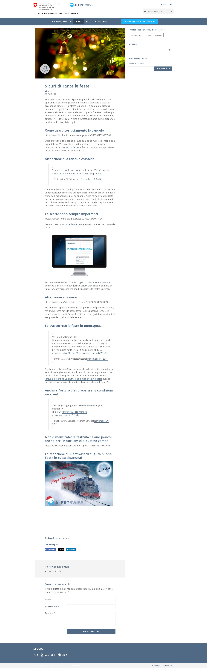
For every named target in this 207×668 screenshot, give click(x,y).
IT (168, 4)
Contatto (102, 22)
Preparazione (62, 22)
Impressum (167, 665)
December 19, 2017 (91, 179)
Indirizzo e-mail (52, 607)
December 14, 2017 (97, 358)
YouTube (50, 654)
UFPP (49, 91)
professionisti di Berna (67, 147)
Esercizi (158, 35)
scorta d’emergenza (73, 224)
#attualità (70, 173)
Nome (48, 599)
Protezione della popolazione (143, 30)
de (46, 94)
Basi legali (156, 665)
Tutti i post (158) (54, 571)
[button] (171, 11)
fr (49, 94)
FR (164, 4)
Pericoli (148, 35)
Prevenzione (135, 35)
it (51, 94)
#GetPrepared (85, 405)
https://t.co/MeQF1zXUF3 (65, 353)
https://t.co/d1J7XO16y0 (74, 411)
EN (171, 4)
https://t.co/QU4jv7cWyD (89, 173)
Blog (79, 22)
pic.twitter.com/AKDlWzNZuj (94, 353)
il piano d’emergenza (97, 282)
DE (161, 4)
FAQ (89, 22)
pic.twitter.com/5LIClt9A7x (65, 415)
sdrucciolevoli (59, 314)
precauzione (64, 538)
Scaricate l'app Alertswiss (141, 22)
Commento (50, 613)
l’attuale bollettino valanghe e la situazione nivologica (73, 378)
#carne (60, 173)
